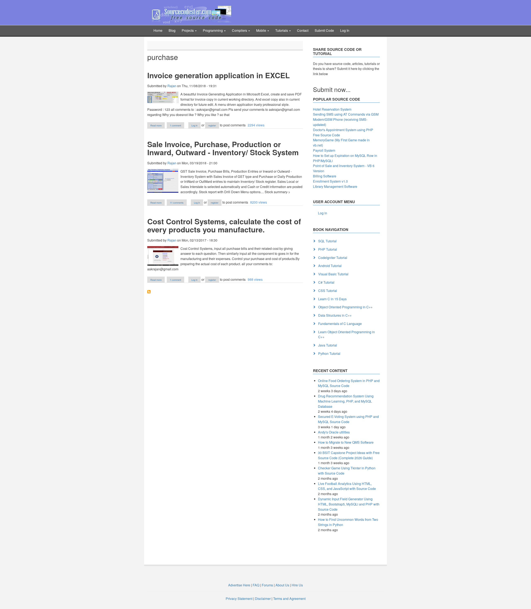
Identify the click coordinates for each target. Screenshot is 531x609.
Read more (157, 125)
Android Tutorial (330, 265)
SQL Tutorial (327, 241)
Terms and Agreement (289, 598)
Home (157, 30)
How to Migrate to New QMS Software (346, 442)
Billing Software (324, 176)
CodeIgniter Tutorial (332, 257)
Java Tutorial (327, 345)
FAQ (256, 585)
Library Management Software (335, 186)
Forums (267, 585)
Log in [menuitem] (322, 213)
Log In (344, 30)
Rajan (171, 85)
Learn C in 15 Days (332, 299)
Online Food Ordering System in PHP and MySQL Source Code (349, 383)
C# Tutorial (326, 282)
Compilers (240, 30)
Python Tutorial (329, 353)
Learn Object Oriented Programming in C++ (346, 334)
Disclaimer (263, 598)
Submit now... (332, 89)
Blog (172, 30)
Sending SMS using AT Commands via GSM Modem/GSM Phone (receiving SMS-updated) (346, 119)
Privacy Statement (239, 598)
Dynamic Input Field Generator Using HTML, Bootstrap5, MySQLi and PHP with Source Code (348, 504)
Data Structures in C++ (335, 315)
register (212, 125)
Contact (302, 30)
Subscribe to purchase (149, 291)
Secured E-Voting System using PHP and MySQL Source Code (348, 419)
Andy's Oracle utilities (334, 432)
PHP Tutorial (327, 249)
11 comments (177, 202)
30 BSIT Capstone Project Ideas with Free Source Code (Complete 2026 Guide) (349, 455)
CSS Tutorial (327, 290)
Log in (194, 125)
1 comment (175, 125)
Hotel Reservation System (332, 109)
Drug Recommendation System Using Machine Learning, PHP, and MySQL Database (346, 401)
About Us (282, 585)
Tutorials (282, 30)
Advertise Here (239, 585)
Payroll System (324, 150)
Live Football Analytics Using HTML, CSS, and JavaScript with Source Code (347, 486)
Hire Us (297, 585)
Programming (213, 30)
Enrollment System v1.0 (330, 181)
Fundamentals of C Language (340, 323)
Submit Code (324, 30)
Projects (188, 30)
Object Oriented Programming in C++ (345, 307)
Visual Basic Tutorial (333, 274)
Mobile (261, 30)
